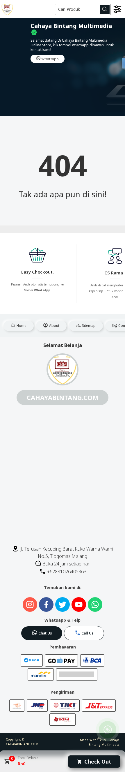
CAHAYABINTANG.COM (22, 744)
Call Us (87, 633)
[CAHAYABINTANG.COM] (27, 9)
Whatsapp (49, 58)
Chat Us (45, 633)
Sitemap (88, 325)
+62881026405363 (66, 571)
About (53, 325)
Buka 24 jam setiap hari (66, 564)
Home (21, 325)
